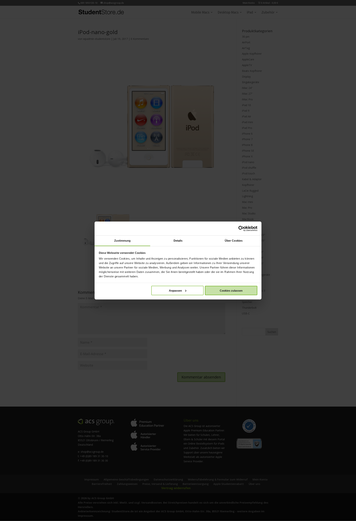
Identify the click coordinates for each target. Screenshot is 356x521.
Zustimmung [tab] (122, 240)
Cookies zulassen (231, 290)
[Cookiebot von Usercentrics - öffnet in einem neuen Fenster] (241, 228)
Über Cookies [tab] (234, 240)
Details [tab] (178, 240)
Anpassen (175, 290)
